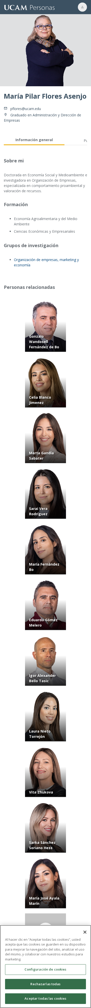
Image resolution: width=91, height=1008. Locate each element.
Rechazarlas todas (45, 984)
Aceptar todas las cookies (45, 998)
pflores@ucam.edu (25, 108)
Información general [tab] (34, 139)
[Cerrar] (84, 932)
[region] (45, 966)
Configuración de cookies (45, 969)
